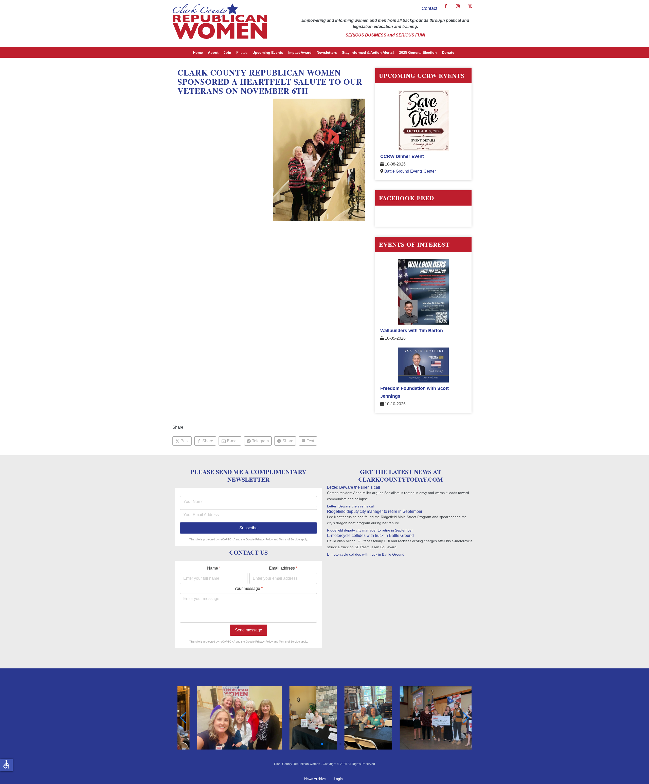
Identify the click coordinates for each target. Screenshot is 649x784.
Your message (248, 588)
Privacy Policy (264, 539)
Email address (283, 568)
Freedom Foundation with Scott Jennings (414, 392)
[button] (304, 744)
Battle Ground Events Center (410, 171)
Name (214, 568)
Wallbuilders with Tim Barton (411, 330)
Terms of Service (289, 539)
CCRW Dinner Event (402, 156)
